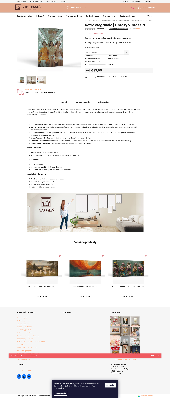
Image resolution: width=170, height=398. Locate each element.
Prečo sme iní (21, 1)
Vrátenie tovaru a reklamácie (28, 336)
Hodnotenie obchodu (25, 333)
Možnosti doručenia (92, 61)
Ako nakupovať (51, 1)
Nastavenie (61, 393)
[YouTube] (29, 376)
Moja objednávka (23, 360)
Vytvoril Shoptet (147, 396)
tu (63, 388)
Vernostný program (24, 351)
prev (18, 277)
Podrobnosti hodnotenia (118, 29)
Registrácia (147, 1)
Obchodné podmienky (25, 339)
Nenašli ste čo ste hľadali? (27, 348)
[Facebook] (19, 376)
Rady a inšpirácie (36, 1)
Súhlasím (110, 385)
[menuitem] (30, 16)
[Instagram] (24, 376)
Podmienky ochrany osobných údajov (31, 342)
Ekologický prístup (24, 330)
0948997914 (26, 371)
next (151, 277)
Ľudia (138, 29)
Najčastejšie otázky (24, 327)
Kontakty (20, 345)
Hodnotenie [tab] (83, 102)
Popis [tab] (64, 102)
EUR (124, 1)
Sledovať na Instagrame (126, 359)
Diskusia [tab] (103, 102)
